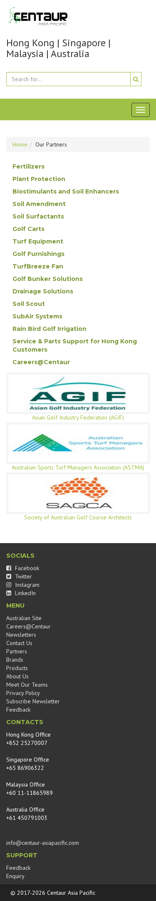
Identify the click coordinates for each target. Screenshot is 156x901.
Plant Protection (38, 179)
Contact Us (19, 643)
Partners (16, 651)
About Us (17, 676)
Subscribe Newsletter (33, 701)
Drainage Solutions (42, 291)
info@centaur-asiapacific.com (42, 842)
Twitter (22, 576)
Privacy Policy (23, 693)
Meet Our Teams (27, 684)
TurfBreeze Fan (37, 266)
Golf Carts (28, 229)
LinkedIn (24, 593)
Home (19, 144)
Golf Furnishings (38, 254)
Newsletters (21, 634)
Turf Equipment (37, 241)
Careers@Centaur (41, 362)
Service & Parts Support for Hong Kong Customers (74, 345)
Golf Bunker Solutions (47, 279)
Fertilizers (28, 166)
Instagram (26, 584)
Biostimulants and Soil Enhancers (65, 191)
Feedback (18, 709)
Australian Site (24, 618)
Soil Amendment (39, 204)
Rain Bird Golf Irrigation (49, 329)
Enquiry (15, 876)
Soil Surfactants (38, 216)
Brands (14, 659)
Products (17, 668)
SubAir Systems (37, 316)
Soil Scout (28, 304)
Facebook (26, 568)
